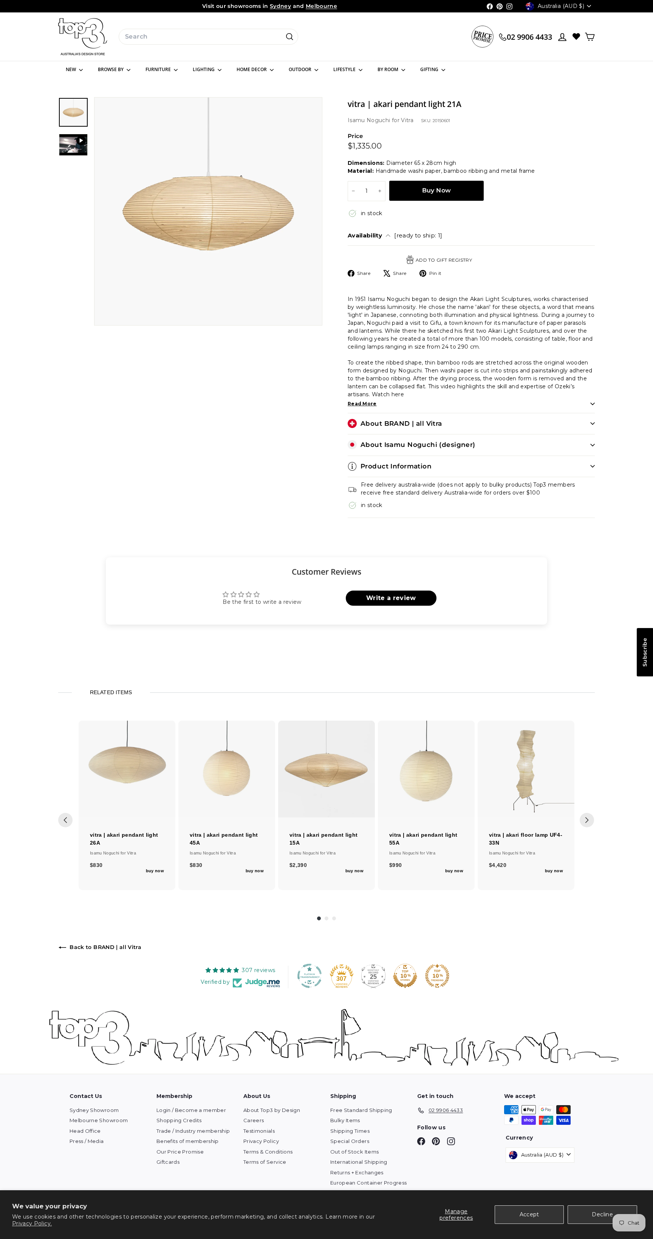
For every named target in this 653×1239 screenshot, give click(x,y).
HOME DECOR (252, 69)
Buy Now (436, 190)
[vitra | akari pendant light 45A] (226, 769)
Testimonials (259, 1131)
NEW (71, 69)
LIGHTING (204, 69)
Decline (602, 1214)
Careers (253, 1120)
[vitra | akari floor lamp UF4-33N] (526, 769)
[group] (127, 805)
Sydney (280, 6)
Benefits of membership (187, 1141)
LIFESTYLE (345, 69)
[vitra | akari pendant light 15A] (326, 769)
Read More (362, 403)
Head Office (85, 1131)
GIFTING (429, 69)
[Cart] (589, 37)
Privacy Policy (261, 1141)
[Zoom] (208, 211)
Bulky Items (345, 1120)
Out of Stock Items (354, 1152)
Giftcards (167, 1162)
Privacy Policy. (32, 1223)
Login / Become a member (191, 1110)
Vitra (407, 120)
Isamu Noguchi (370, 120)
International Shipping (358, 1162)
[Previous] (65, 820)
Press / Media (87, 1141)
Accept (529, 1214)
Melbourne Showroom (99, 1120)
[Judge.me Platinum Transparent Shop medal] (309, 976)
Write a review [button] (391, 598)
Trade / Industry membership (193, 1131)
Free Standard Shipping (361, 1110)
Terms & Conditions (267, 1152)
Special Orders (349, 1141)
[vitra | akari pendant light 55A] (426, 769)
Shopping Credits (179, 1120)
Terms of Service (264, 1162)
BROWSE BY (111, 69)
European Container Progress (368, 1183)
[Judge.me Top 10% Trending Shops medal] (437, 976)
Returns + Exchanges (357, 1172)
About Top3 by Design (271, 1110)
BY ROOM (388, 69)
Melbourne (321, 6)
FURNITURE (158, 69)
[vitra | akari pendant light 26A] (127, 769)
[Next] (587, 820)
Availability (395, 235)
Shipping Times (350, 1131)
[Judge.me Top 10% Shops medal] (405, 976)
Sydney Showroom (94, 1110)
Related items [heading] (111, 692)
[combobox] (208, 37)
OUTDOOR (301, 69)
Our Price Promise (180, 1152)
